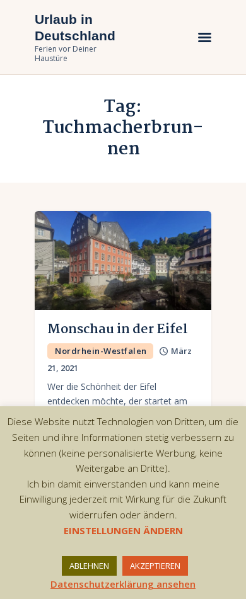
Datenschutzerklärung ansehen (123, 584)
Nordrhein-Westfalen (101, 351)
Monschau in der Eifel (117, 329)
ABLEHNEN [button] (89, 565)
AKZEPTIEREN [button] (155, 565)
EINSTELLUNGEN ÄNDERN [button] (123, 530)
